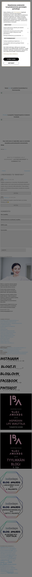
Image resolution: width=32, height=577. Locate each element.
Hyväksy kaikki (11, 59)
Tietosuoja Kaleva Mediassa (10, 54)
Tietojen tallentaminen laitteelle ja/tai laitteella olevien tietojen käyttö (13, 28)
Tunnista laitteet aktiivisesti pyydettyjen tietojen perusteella (13, 43)
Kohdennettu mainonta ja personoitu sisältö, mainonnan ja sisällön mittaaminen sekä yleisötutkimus (13, 32)
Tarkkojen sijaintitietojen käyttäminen (11, 41)
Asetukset (11, 63)
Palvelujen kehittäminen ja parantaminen (12, 35)
